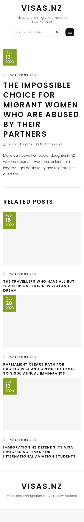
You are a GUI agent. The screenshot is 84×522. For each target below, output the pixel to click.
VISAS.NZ (42, 8)
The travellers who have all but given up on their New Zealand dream (39, 286)
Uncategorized (22, 75)
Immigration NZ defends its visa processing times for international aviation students (39, 452)
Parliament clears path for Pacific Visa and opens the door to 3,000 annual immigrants (39, 369)
